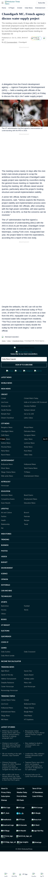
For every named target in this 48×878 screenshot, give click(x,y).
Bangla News (28, 723)
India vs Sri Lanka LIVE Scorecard (35, 413)
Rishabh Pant (5, 425)
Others (3, 625)
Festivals (27, 527)
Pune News (28, 462)
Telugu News (5, 726)
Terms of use (36, 799)
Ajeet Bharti (5, 682)
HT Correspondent (10, 42)
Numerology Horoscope (9, 701)
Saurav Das (28, 682)
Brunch (26, 523)
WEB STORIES (6, 545)
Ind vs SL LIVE (29, 425)
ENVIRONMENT (7, 579)
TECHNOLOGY (6, 607)
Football (26, 617)
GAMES (4, 659)
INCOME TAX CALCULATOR (11, 672)
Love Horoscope (29, 697)
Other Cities (28, 466)
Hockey (3, 621)
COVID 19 (4, 653)
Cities (9, 341)
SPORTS (4, 613)
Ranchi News (5, 466)
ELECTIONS (5, 642)
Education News (29, 514)
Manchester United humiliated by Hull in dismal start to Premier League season (34, 744)
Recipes (26, 531)
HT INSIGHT (5, 636)
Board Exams (28, 506)
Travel (26, 535)
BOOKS (4, 630)
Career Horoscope (7, 697)
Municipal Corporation (12, 337)
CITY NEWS (5, 434)
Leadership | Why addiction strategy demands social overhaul (34, 766)
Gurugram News (29, 446)
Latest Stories (8, 738)
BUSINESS (4, 556)
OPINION (4, 590)
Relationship (5, 535)
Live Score (4, 413)
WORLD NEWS (6, 394)
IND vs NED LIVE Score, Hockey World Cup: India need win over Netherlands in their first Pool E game (11, 788)
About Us (4, 799)
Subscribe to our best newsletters (24, 363)
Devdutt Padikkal (30, 417)
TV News (27, 483)
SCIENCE (4, 584)
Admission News (7, 506)
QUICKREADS (6, 647)
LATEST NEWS (6, 388)
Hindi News (28, 726)
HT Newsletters (37, 803)
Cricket (19, 8)
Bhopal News (28, 438)
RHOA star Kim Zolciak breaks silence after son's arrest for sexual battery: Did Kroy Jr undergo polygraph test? (11, 745)
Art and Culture (6, 523)
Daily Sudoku (5, 663)
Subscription (5, 807)
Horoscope (5, 496)
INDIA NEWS (6, 400)
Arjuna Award (28, 686)
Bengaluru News (6, 438)
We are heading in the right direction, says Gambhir (11, 765)
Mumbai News (6, 458)
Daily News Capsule (9, 368)
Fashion (3, 527)
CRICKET (4, 405)
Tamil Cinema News (30, 479)
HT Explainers (28, 730)
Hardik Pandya (6, 421)
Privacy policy (6, 803)
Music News (5, 479)
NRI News (4, 730)
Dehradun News (29, 442)
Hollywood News (30, 475)
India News (29, 8)
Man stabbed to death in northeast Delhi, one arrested (33, 756)
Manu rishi (27, 693)
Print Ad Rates (22, 807)
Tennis (26, 621)
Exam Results (5, 514)
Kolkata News (5, 454)
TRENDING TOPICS (8, 707)
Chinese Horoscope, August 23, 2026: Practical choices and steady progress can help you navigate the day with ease (11, 776)
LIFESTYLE (5, 519)
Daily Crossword (29, 663)
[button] (2, 2)
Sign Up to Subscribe (24, 374)
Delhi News (5, 446)
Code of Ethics (37, 807)
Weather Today (22, 803)
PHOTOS (4, 562)
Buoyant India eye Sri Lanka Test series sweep (34, 786)
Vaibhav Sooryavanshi (8, 690)
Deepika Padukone (7, 693)
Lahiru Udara (28, 429)
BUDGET (4, 573)
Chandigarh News (17, 341)
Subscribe (41, 3)
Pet (2, 539)
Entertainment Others (31, 487)
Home (4, 8)
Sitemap (4, 811)
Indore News (5, 450)
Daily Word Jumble (7, 666)
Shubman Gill (5, 417)
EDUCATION (5, 502)
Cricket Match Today (31, 409)
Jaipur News (28, 450)
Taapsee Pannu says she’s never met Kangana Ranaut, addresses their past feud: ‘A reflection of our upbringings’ (34, 776)
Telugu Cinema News (8, 483)
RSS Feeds (20, 811)
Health (3, 531)
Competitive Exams (8, 510)
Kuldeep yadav (29, 690)
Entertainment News (8, 723)
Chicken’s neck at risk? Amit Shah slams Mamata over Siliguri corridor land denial (11, 756)
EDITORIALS (5, 596)
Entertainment (40, 8)
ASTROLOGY (5, 492)
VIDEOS (4, 567)
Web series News (7, 487)
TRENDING (5, 550)
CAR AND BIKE (6, 601)
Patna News (5, 462)
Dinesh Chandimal (7, 429)
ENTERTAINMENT (7, 471)
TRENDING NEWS (7, 678)
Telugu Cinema (29, 719)
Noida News (28, 458)
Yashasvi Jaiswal (29, 421)
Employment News (30, 510)
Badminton (5, 617)
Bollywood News (7, 475)
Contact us (20, 799)
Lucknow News (29, 454)
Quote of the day (7, 686)
